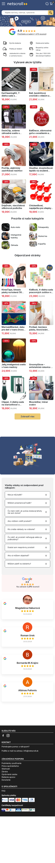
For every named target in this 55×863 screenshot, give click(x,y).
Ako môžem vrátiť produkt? (20, 521)
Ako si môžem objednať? (18, 555)
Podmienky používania (11, 763)
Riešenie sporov (8, 777)
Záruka (5, 771)
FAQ (3, 791)
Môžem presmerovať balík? (19, 503)
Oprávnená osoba (9, 774)
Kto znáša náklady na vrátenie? (21, 529)
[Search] (50, 12)
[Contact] (47, 3)
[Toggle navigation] (3, 4)
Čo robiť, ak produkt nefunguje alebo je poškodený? (25, 538)
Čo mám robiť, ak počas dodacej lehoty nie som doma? (25, 512)
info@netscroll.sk (30, 751)
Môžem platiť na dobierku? (19, 564)
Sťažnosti (6, 769)
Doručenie (6, 780)
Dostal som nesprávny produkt (21, 547)
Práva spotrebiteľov (10, 766)
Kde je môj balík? (15, 495)
